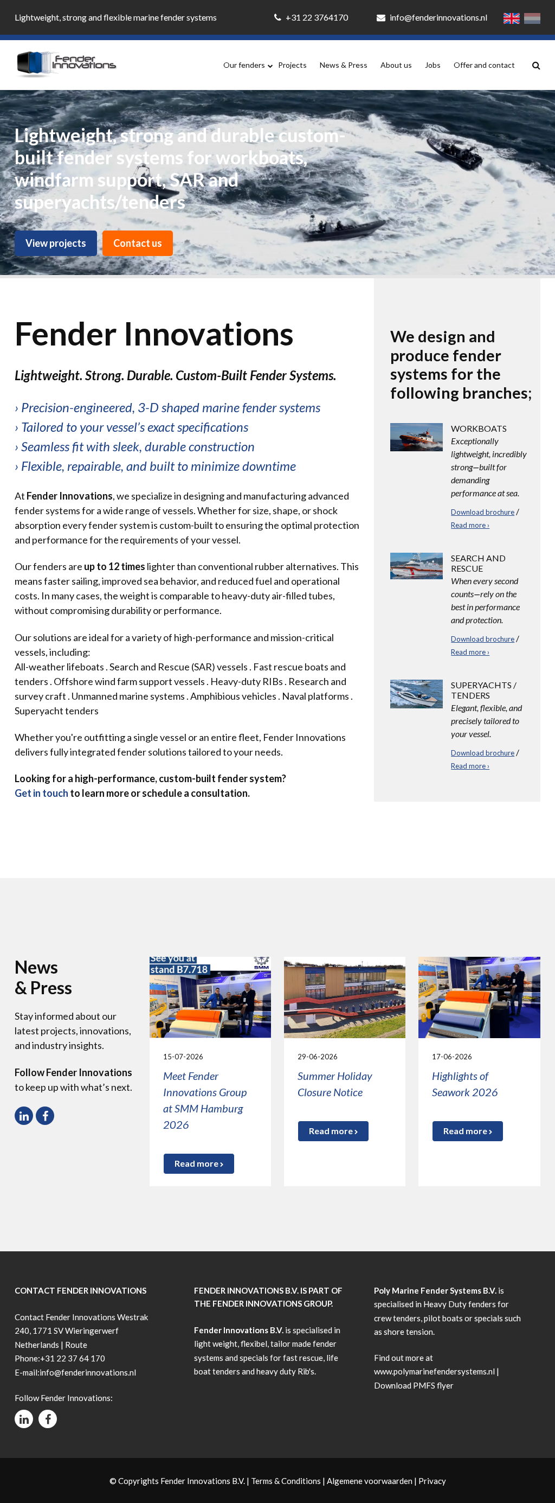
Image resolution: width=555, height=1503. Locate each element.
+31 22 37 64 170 (72, 1358)
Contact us (137, 243)
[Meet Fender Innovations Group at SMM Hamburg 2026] (210, 996)
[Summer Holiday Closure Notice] (344, 996)
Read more (197, 1163)
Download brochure (482, 512)
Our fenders (244, 64)
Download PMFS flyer (414, 1385)
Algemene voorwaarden (369, 1481)
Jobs (433, 64)
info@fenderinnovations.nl (437, 17)
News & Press (343, 64)
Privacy (432, 1481)
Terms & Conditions (286, 1481)
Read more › (470, 525)
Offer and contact (484, 64)
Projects (292, 64)
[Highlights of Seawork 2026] (479, 996)
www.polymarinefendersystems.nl (434, 1371)
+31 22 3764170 (317, 17)
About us (396, 64)
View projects (55, 243)
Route (76, 1344)
